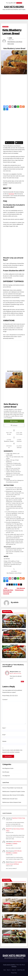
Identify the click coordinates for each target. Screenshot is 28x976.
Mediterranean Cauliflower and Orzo (11, 622)
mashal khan (15, 625)
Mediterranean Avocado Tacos (9, 798)
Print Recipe (19, 142)
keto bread (11, 193)
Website (4, 741)
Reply (22, 681)
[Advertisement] (14, 90)
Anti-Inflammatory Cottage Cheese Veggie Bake (12, 653)
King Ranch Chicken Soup (18, 818)
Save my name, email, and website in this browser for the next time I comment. (12, 751)
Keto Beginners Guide (7, 768)
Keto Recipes (5, 26)
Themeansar (13, 966)
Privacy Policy (14, 972)
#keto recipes (10, 43)
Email (4, 734)
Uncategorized (6, 775)
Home (4, 969)
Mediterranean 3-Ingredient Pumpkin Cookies (13, 791)
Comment (5, 699)
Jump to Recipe (10, 142)
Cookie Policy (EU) (21, 969)
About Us (9, 969)
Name (4, 728)
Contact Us (14, 969)
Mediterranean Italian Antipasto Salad (11, 802)
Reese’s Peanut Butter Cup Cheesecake (12, 787)
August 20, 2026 (8, 894)
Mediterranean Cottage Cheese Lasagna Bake (12, 637)
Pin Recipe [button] (14, 425)
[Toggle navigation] (14, 17)
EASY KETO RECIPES (14, 6)
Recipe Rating (5, 695)
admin (10, 37)
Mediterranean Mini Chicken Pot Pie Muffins (13, 795)
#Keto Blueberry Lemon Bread (14, 41)
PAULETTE (9, 828)
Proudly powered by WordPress (9, 964)
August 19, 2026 (8, 925)
